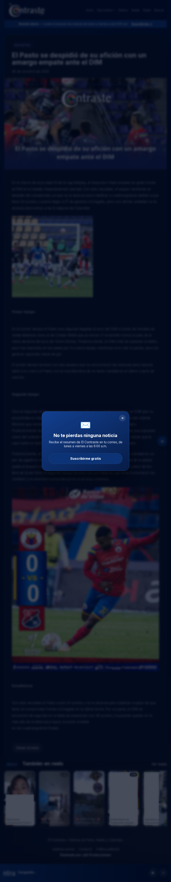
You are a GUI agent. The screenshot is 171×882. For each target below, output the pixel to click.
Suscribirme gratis (85, 458)
